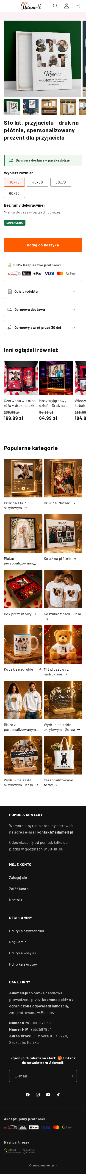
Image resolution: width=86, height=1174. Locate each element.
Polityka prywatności (26, 931)
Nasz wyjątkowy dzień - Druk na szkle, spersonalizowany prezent (54, 403)
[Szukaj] (55, 5)
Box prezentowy (18, 614)
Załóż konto (18, 889)
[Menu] (6, 5)
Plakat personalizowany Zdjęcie (18, 561)
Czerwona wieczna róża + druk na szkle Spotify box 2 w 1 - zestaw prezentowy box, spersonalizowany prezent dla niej (21, 403)
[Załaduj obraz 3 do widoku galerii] (49, 107)
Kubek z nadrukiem (20, 669)
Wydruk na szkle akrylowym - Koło (18, 782)
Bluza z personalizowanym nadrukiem (20, 727)
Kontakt (15, 900)
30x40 (14, 182)
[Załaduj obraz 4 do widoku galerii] (68, 107)
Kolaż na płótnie (58, 558)
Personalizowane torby (58, 782)
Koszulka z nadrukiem (62, 614)
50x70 (61, 182)
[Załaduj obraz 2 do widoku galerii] (30, 107)
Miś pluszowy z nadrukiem (56, 671)
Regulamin (18, 942)
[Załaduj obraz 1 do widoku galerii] (12, 107)
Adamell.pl (47, 1165)
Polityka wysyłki (22, 953)
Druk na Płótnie (57, 503)
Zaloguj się (18, 877)
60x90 (14, 193)
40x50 (37, 182)
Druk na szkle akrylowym (15, 505)
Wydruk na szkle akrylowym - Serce (59, 726)
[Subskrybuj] (71, 1076)
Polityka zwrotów (23, 964)
